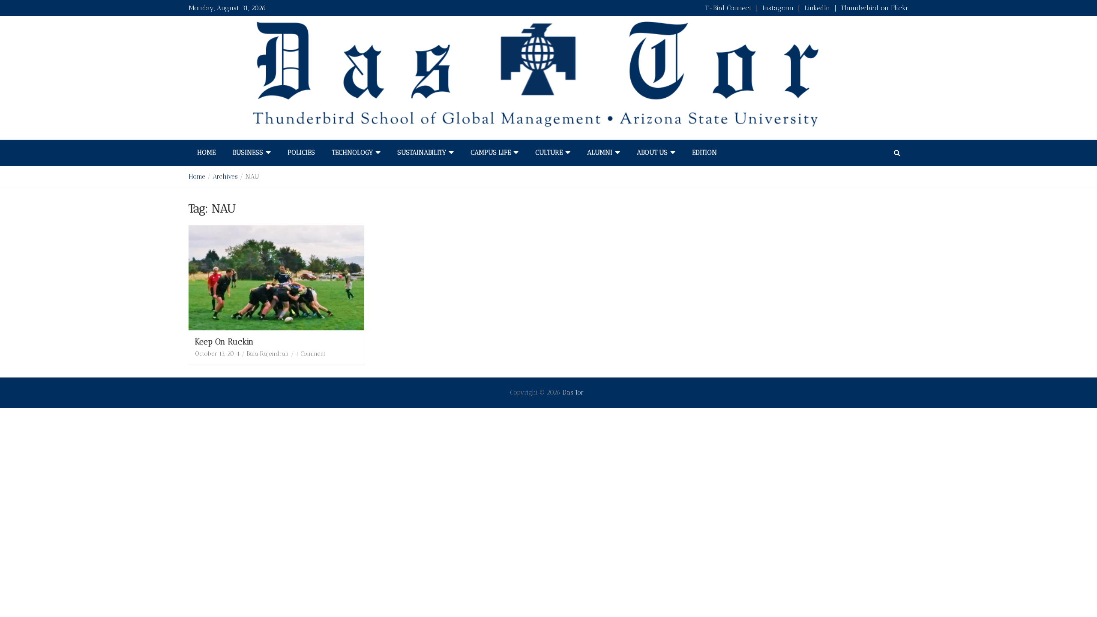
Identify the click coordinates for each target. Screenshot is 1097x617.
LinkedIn (817, 8)
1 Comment (311, 353)
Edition (704, 152)
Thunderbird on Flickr (874, 8)
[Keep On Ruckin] (276, 278)
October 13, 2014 (217, 353)
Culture (549, 152)
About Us (652, 152)
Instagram (778, 8)
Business (248, 152)
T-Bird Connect (728, 8)
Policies (301, 152)
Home (206, 152)
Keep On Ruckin (224, 342)
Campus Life (491, 152)
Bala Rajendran (267, 353)
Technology (352, 152)
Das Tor (573, 392)
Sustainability (421, 152)
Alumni (599, 152)
